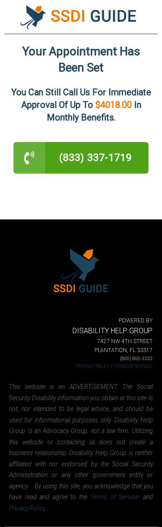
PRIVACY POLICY (93, 366)
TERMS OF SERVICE (133, 366)
